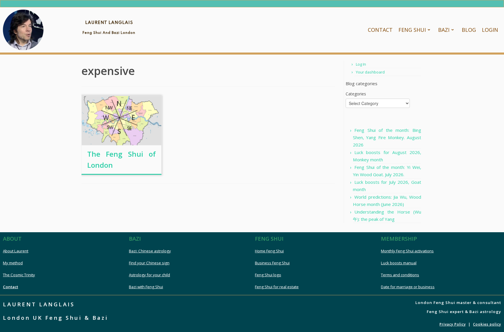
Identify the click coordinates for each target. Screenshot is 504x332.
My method (13, 262)
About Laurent (15, 251)
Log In (361, 64)
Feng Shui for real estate (277, 286)
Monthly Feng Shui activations (407, 251)
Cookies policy (487, 324)
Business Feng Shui (272, 262)
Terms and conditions (400, 274)
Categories (356, 94)
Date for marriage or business (408, 286)
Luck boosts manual (398, 262)
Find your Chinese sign (149, 262)
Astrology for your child (149, 274)
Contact (10, 286)
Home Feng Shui (269, 251)
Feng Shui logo (268, 274)
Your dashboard (370, 72)
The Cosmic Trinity (19, 274)
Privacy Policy (453, 324)
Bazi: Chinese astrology (150, 251)
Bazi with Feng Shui (146, 286)
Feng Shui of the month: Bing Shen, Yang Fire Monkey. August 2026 (387, 137)
